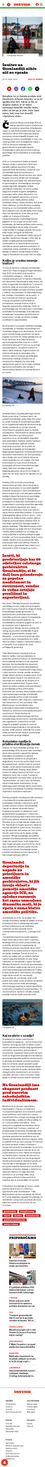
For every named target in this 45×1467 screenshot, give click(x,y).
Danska (18, 1215)
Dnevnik (9, 1424)
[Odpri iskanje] (41, 4)
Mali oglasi (31, 1412)
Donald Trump (27, 1211)
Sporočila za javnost (14, 1412)
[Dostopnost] (8, 4)
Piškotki (9, 1451)
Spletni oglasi (32, 1404)
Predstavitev (11, 1404)
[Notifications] (4, 1462)
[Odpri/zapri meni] (5, 4)
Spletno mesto (12, 1448)
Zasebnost (10, 1459)
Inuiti (7, 1215)
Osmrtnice (31, 1409)
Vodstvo (9, 1407)
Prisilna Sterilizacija (14, 1220)
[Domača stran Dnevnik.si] (22, 4)
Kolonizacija (32, 1215)
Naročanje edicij (12, 1431)
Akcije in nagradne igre (15, 1446)
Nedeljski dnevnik (13, 1426)
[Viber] (16, 89)
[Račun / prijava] (37, 4)
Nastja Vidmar (11, 1224)
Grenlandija (10, 1211)
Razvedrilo (10, 1429)
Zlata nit (30, 1426)
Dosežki (9, 1409)
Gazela (29, 1424)
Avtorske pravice (12, 1454)
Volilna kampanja (12, 1456)
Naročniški (10, 1443)
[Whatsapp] (30, 89)
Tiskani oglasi (32, 1407)
